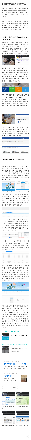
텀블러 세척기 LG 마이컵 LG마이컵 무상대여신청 (10, 376)
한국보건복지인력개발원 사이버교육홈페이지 (14, 344)
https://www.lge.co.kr (9, 373)
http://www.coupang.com (10, 361)
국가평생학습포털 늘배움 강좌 (10, 332)
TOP (27, 436)
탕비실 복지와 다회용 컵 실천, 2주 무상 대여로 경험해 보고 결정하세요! (10, 379)
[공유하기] (7, 387)
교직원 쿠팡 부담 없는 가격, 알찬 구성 (15, 364)
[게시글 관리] (9, 387)
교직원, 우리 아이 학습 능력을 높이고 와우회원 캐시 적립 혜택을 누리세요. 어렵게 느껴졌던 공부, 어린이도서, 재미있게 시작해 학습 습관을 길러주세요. (15, 367)
